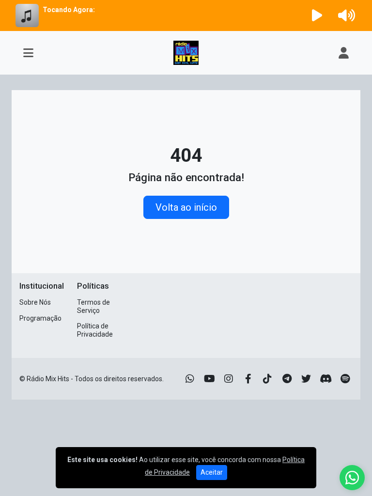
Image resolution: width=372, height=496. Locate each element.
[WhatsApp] (190, 379)
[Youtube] (209, 379)
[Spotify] (345, 379)
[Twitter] (306, 379)
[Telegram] (287, 379)
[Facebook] (248, 379)
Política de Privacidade (95, 330)
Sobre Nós (35, 302)
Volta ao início (186, 207)
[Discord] (326, 379)
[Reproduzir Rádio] (317, 15)
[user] (344, 53)
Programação (40, 318)
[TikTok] (267, 379)
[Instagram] (228, 379)
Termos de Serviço (93, 306)
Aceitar (212, 472)
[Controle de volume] (345, 15)
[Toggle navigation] (28, 53)
